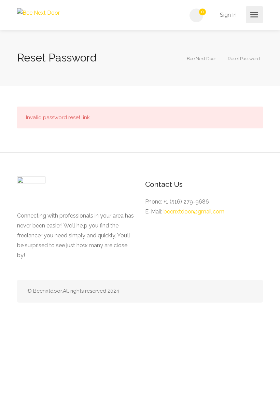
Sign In (228, 15)
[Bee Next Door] (38, 12)
